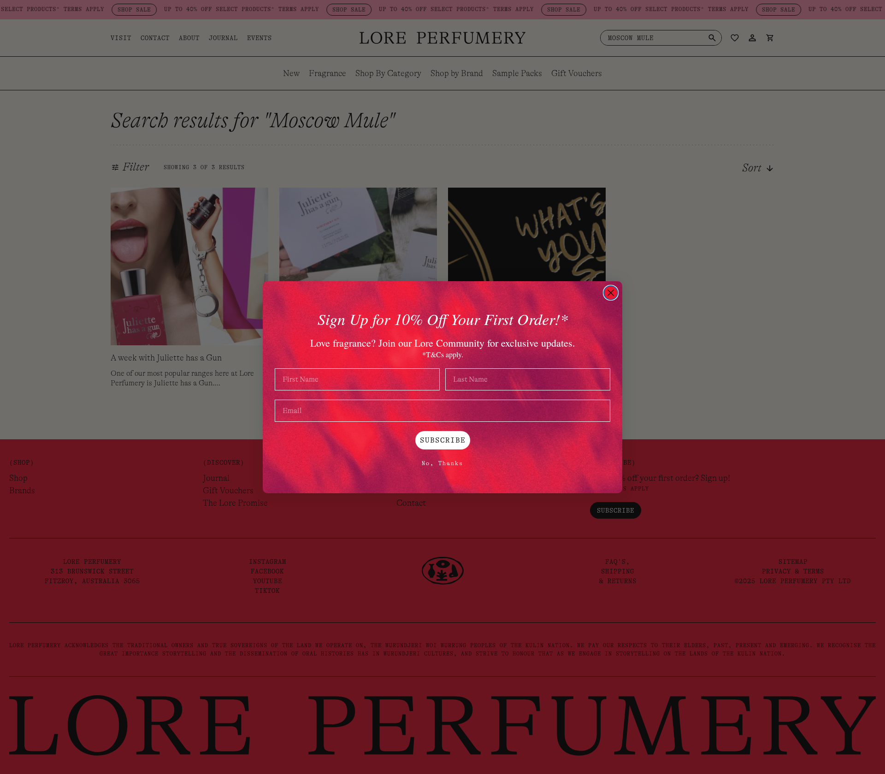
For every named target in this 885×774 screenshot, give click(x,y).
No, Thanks (442, 463)
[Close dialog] (611, 293)
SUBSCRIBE (443, 440)
